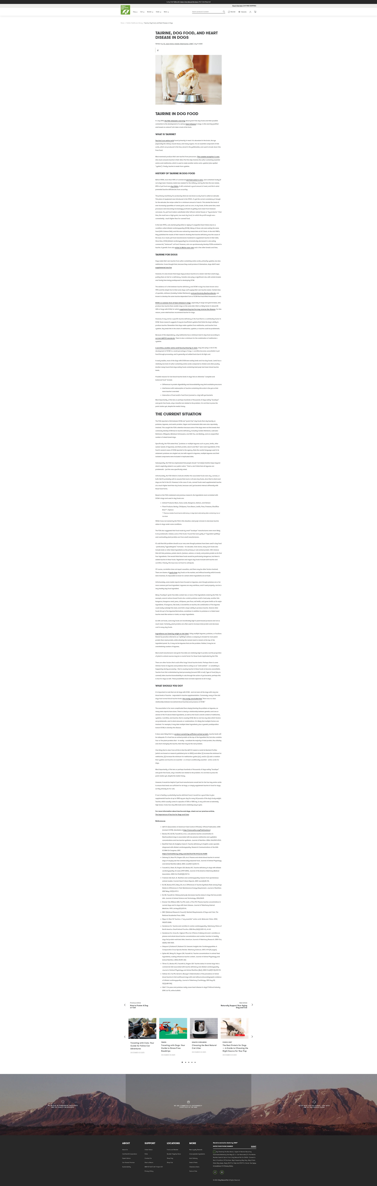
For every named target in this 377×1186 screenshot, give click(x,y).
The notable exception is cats (208, 157)
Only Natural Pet (223, 1180)
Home (122, 23)
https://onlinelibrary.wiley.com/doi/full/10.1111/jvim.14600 (184, 854)
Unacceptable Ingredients (197, 1154)
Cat (141, 12)
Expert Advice (126, 1158)
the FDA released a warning (174, 121)
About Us (125, 1149)
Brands (149, 12)
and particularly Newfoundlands (203, 293)
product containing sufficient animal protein (192, 734)
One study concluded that (192, 699)
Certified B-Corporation (129, 1154)
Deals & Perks (193, 1162)
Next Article (243, 1003)
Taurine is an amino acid (164, 140)
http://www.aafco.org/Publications (196, 830)
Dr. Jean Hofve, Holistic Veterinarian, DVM (178, 44)
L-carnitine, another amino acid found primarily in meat (176, 348)
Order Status (148, 1149)
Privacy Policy (149, 1171)
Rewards (243, 12)
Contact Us (148, 1158)
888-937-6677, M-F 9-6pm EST (154, 1167)
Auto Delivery (193, 1158)
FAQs (146, 1154)
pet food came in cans (194, 180)
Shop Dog (170, 1158)
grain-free (173, 572)
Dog (134, 12)
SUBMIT (253, 1146)
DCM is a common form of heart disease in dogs (173, 303)
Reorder (233, 12)
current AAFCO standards (165, 338)
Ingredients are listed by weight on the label (172, 633)
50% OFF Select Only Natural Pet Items (186, 2)
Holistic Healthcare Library (134, 23)
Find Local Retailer (172, 1149)
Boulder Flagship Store (174, 1154)
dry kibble (174, 186)
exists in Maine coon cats (184, 247)
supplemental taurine (163, 267)
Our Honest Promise (128, 1162)
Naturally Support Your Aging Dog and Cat (234, 1006)
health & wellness (199, 1042)
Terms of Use (193, 1171)
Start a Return (149, 1162)
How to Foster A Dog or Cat (139, 1006)
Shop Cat (170, 1162)
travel (163, 1042)
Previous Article (135, 1003)
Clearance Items (194, 1167)
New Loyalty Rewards (195, 1149)
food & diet (227, 1042)
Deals (157, 12)
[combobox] (208, 11)
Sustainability (126, 1167)
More (165, 12)
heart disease (191, 124)
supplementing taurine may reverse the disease (197, 309)
